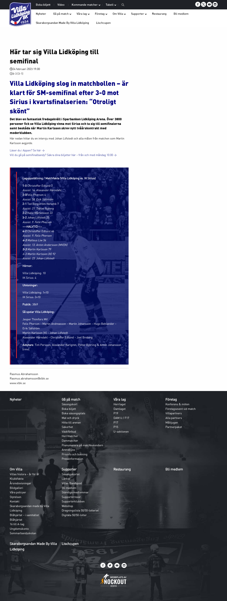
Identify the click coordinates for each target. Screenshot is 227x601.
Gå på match (71, 399)
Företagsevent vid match (180, 409)
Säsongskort (69, 404)
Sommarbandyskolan (23, 533)
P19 (116, 413)
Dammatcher (70, 440)
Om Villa (16, 469)
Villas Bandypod (72, 483)
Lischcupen (70, 543)
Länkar (66, 478)
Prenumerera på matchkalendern (82, 445)
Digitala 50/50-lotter (74, 515)
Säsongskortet (71, 474)
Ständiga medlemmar (75, 492)
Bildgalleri (16, 488)
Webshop (67, 506)
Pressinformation (72, 458)
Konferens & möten (177, 404)
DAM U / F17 (121, 418)
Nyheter (16, 399)
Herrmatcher (70, 436)
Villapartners (173, 413)
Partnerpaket (173, 427)
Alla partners (173, 418)
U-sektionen (121, 431)
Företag (171, 399)
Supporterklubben (73, 501)
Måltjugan (171, 422)
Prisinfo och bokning (74, 454)
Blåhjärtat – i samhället (24, 515)
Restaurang (122, 469)
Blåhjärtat (16, 519)
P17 (116, 422)
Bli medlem (69, 488)
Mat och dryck (70, 418)
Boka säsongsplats (73, 413)
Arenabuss (68, 449)
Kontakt (14, 501)
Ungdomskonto (19, 528)
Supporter (69, 469)
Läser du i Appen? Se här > (27, 150)
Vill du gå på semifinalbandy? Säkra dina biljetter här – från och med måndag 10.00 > (63, 155)
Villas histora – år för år (24, 474)
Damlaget (120, 409)
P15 (116, 427)
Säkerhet (67, 427)
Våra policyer (18, 492)
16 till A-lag (17, 524)
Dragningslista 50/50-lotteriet (80, 510)
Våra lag (120, 399)
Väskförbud (69, 431)
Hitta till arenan (71, 422)
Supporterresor (71, 497)
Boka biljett (69, 409)
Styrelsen (15, 497)
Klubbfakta (16, 478)
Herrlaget (120, 404)
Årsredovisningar (20, 483)
